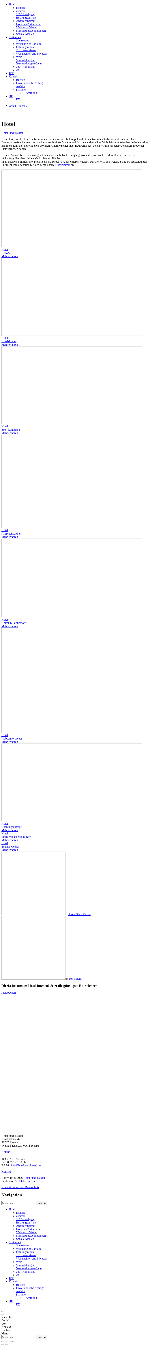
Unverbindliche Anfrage (30, 83)
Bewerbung (30, 92)
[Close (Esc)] (2, 1341)
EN (18, 99)
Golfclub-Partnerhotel (28, 24)
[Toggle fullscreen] (10, 1341)
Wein (19, 56)
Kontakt (13, 76)
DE (11, 96)
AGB (19, 69)
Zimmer (20, 11)
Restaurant (15, 37)
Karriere (21, 89)
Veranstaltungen (25, 60)
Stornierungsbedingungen (31, 30)
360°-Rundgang (25, 14)
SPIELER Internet (25, 1181)
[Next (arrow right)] (6, 1344)
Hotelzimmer (62, 164)
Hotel (12, 4)
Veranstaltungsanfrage (29, 63)
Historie (20, 7)
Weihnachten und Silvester (31, 53)
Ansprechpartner (25, 20)
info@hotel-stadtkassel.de (26, 1165)
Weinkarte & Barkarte (28, 43)
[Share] (6, 1341)
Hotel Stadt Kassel (12, 132)
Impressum (18, 1187)
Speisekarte (22, 40)
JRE (11, 73)
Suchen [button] (42, 1203)
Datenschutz (32, 1187)
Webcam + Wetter (26, 27)
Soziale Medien (25, 33)
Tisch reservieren (26, 50)
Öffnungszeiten (25, 47)
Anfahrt (20, 86)
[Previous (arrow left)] (2, 1344)
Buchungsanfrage (26, 17)
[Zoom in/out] (13, 1341)
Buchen (20, 79)
